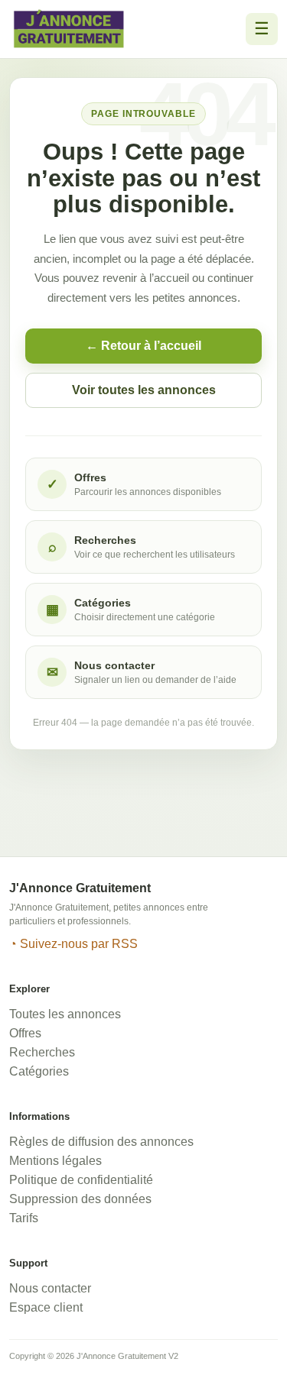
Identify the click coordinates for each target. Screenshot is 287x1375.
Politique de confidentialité (81, 1179)
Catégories (39, 1071)
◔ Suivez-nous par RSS (73, 943)
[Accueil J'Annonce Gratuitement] (69, 29)
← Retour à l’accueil (143, 345)
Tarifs (23, 1218)
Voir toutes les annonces (144, 389)
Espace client (46, 1307)
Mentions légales (55, 1160)
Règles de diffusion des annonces (101, 1141)
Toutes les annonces (65, 1014)
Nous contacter (50, 1288)
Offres (25, 1033)
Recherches (42, 1052)
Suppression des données (80, 1198)
